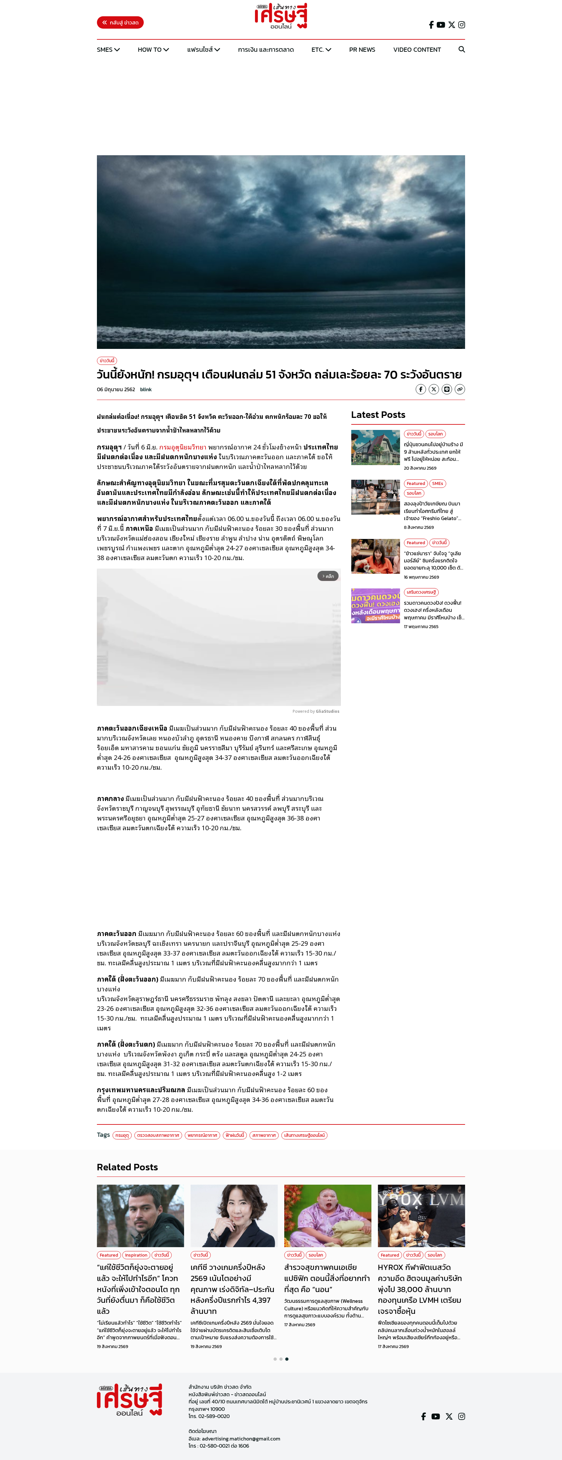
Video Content (417, 49)
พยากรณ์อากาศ (202, 1135)
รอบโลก (435, 434)
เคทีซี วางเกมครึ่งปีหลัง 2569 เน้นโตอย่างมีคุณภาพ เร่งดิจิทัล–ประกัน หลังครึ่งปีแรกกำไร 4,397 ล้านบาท (232, 1288)
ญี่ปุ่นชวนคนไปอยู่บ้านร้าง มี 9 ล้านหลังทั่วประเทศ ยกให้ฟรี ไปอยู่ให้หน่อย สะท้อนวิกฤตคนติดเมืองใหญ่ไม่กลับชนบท (434, 459)
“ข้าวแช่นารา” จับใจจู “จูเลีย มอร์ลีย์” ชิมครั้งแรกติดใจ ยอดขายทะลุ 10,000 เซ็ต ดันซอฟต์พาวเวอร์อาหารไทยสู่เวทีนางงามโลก (433, 567)
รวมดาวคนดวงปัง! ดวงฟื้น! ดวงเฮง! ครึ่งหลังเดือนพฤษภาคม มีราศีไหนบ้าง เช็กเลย (434, 614)
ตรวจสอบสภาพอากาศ (158, 1135)
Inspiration (136, 1255)
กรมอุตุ (122, 1135)
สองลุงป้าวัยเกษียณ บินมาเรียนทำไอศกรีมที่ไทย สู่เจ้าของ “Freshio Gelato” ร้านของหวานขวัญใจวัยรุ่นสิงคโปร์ (432, 518)
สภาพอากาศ (264, 1135)
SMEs (105, 49)
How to (150, 49)
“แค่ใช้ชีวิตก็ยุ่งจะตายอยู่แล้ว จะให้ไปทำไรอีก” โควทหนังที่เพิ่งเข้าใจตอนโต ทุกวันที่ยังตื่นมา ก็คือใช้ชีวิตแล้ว (138, 1288)
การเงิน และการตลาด (266, 49)
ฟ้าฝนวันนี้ (235, 1135)
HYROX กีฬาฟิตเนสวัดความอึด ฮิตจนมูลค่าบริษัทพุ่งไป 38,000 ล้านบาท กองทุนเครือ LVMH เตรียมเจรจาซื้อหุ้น (420, 1288)
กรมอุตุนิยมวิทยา (183, 446)
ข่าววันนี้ (107, 360)
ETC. (318, 49)
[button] (275, 1359)
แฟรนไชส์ (200, 49)
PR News (362, 49)
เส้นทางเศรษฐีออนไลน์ (304, 1135)
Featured (416, 483)
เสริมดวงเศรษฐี (421, 592)
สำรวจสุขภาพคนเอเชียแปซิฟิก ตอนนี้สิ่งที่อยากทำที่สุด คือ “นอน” (327, 1278)
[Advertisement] (281, 105)
